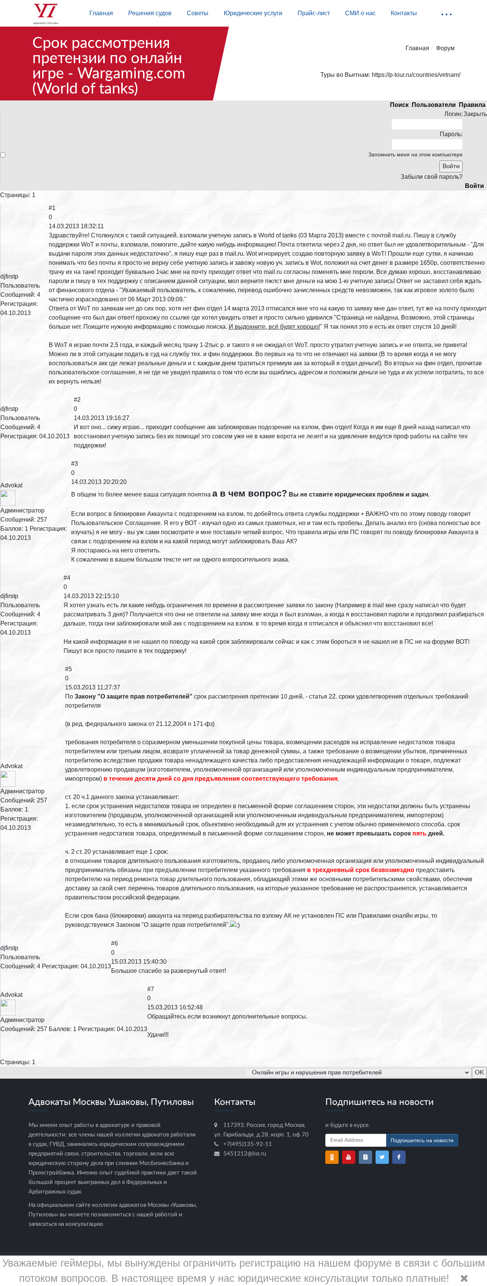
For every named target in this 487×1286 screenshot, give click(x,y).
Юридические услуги (253, 13)
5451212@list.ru (244, 1154)
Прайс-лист (314, 13)
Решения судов (150, 13)
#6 (114, 943)
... (446, 10)
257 (42, 519)
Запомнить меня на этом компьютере (415, 154)
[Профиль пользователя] (8, 497)
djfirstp (9, 276)
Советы (197, 13)
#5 (68, 669)
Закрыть (475, 114)
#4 (67, 578)
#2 (77, 399)
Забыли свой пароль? (432, 176)
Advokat (11, 485)
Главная (101, 13)
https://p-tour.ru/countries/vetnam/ (416, 75)
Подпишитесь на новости (422, 1140)
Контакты (404, 13)
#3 (74, 463)
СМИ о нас (360, 13)
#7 (150, 989)
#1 (52, 208)
